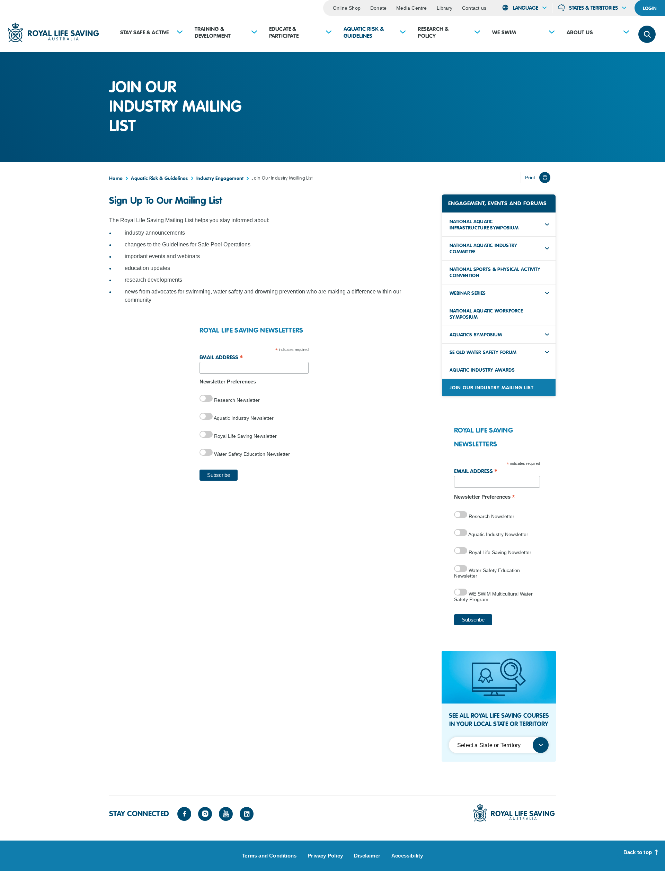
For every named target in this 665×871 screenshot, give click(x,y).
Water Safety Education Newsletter (251, 454)
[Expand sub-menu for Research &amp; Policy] (477, 33)
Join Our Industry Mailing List (492, 387)
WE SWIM (504, 32)
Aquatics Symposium (476, 335)
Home (116, 178)
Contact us (474, 8)
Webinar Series (468, 293)
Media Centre (411, 8)
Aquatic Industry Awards (482, 370)
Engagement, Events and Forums (497, 203)
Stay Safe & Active (144, 32)
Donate (378, 8)
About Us (580, 32)
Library (444, 8)
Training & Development (213, 32)
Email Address (221, 357)
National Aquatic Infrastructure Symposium (484, 224)
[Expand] (547, 224)
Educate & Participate (284, 32)
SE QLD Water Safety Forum (483, 352)
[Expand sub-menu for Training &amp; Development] (254, 33)
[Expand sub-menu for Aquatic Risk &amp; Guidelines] (402, 33)
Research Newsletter (236, 400)
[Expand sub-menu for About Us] (626, 33)
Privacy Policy (325, 856)
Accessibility (407, 856)
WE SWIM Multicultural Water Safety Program (493, 596)
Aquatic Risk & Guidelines (364, 32)
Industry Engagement (220, 178)
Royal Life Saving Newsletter (245, 436)
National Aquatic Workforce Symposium (486, 314)
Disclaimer (367, 856)
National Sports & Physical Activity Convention (495, 272)
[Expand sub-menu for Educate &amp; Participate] (328, 33)
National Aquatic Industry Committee (483, 248)
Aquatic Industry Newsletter (243, 418)
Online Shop (347, 8)
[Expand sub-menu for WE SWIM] (551, 33)
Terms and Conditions (269, 856)
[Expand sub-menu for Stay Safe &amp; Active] (179, 33)
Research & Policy (433, 32)
